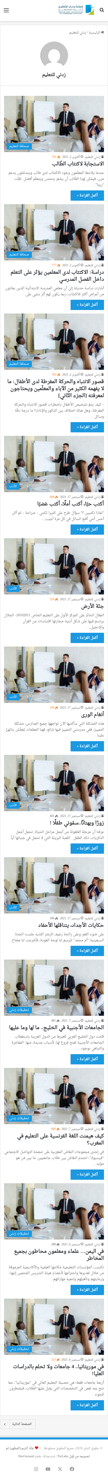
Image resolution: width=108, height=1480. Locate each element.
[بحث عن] (101, 12)
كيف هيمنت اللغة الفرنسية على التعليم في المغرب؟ (60, 1139)
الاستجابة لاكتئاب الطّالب (78, 164)
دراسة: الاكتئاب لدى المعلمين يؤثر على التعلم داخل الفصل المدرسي (57, 276)
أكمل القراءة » (87, 195)
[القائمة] (6, 12)
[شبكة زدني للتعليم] (75, 11)
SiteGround (26, 1456)
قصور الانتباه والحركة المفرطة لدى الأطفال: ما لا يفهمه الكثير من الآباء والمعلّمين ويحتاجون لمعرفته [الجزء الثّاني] (55, 389)
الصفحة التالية (22, 1424)
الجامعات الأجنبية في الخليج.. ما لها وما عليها (56, 1028)
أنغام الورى (92, 715)
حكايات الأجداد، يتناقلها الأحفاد (71, 925)
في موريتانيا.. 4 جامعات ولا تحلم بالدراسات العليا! (58, 1370)
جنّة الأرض (92, 606)
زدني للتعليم (54, 75)
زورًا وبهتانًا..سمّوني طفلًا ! (77, 823)
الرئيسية (95, 33)
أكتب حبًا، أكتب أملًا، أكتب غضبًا (70, 504)
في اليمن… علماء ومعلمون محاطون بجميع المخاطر (59, 1255)
